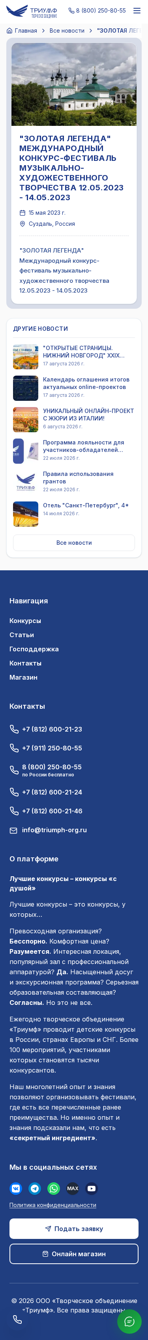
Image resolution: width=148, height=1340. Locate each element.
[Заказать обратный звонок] (17, 1320)
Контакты (25, 663)
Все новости (67, 30)
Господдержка (34, 649)
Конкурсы (25, 621)
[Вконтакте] (15, 1188)
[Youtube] (91, 1188)
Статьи (21, 635)
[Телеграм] (34, 1188)
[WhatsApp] (53, 1188)
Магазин (23, 677)
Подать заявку (78, 1229)
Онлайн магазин (79, 1254)
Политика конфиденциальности (52, 1205)
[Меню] (137, 10)
